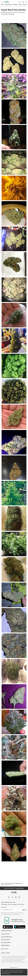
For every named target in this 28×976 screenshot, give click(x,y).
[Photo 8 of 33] (14, 239)
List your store (5, 934)
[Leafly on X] (12, 897)
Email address (4, 907)
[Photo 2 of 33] (14, 86)
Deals (20, 4)
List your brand (5, 939)
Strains (24, 4)
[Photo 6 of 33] (14, 188)
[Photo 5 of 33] (14, 162)
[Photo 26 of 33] (14, 696)
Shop (2, 4)
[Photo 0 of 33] (14, 35)
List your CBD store (6, 937)
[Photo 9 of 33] (14, 264)
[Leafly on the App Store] (8, 927)
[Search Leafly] (20, 2)
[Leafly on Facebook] (9, 897)
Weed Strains (7, 883)
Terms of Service (8, 914)
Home (2, 883)
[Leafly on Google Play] (19, 927)
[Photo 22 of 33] (14, 595)
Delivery (15, 4)
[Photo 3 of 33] (14, 111)
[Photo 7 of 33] (14, 213)
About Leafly (4, 948)
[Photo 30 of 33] (14, 798)
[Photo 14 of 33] (14, 391)
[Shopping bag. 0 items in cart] (26, 2)
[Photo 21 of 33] (14, 569)
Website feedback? (14, 888)
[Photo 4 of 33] (14, 137)
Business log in (5, 945)
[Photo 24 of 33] (14, 645)
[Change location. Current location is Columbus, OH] (23, 2)
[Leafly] (6, 2)
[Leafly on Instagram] (15, 897)
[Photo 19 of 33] (14, 518)
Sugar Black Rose (18, 883)
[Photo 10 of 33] (14, 289)
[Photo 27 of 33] (14, 722)
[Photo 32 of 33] (14, 849)
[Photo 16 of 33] (14, 442)
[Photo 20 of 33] (14, 544)
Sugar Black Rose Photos (6, 884)
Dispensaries (8, 4)
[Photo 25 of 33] (14, 671)
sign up (24, 909)
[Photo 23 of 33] (14, 620)
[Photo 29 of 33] (14, 773)
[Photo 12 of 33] (14, 340)
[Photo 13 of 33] (14, 366)
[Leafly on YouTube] (19, 897)
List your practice (6, 942)
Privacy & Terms (5, 952)
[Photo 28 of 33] (14, 747)
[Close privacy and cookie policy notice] (26, 970)
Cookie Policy (15, 972)
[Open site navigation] (2, 2)
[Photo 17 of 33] (14, 467)
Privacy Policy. (16, 914)
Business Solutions (6, 930)
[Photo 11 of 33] (14, 315)
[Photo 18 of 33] (14, 493)
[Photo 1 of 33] (14, 61)
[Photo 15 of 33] (14, 417)
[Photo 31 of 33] (14, 823)
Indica (12, 883)
